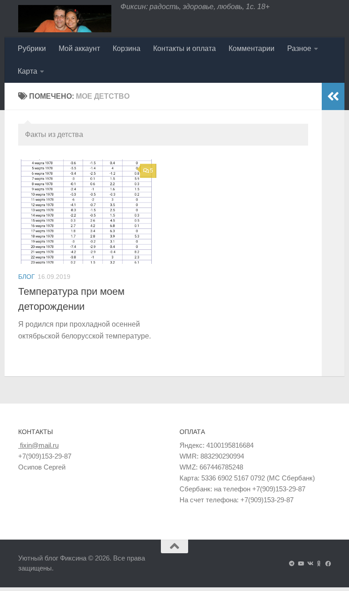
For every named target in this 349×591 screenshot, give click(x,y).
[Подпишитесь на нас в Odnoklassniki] (319, 563)
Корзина (126, 48)
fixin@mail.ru (38, 445)
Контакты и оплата (184, 48)
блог (26, 276)
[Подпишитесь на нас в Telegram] (291, 563)
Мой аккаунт (79, 48)
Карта (27, 71)
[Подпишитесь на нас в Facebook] (328, 563)
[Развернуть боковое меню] (333, 96)
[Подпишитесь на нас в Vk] (310, 563)
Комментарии (251, 48)
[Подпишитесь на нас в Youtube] (301, 563)
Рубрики (32, 48)
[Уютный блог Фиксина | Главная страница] (64, 18)
